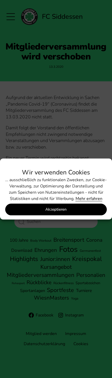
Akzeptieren (56, 209)
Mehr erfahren (89, 199)
